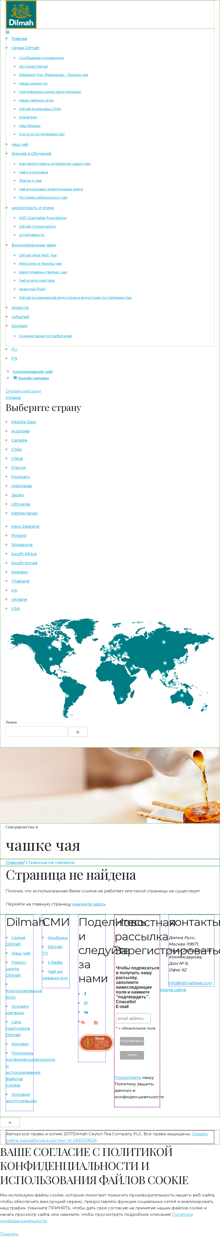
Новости (20, 307)
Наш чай (21, 953)
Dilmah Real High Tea (38, 255)
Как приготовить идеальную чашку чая (54, 164)
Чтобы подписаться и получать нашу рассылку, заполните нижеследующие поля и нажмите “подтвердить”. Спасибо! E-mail (137, 987)
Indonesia (21, 485)
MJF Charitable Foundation (43, 218)
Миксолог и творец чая (40, 263)
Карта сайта (173, 989)
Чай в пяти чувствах (37, 280)
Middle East (23, 421)
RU (14, 349)
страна (13, 397)
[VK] (86, 1012)
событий (20, 316)
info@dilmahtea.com (190, 982)
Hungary (20, 476)
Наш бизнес (30, 126)
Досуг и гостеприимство (42, 134)
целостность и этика (33, 207)
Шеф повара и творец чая (43, 272)
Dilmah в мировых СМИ (40, 109)
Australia (20, 431)
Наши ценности (33, 83)
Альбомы (58, 937)
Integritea (28, 117)
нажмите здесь (89, 904)
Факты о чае (30, 181)
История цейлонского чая (43, 197)
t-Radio (55, 962)
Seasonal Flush (32, 289)
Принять (9, 1233)
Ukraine (19, 599)
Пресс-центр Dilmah (16, 969)
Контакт (20, 325)
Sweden (19, 571)
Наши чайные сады (36, 100)
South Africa (23, 553)
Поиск (11, 722)
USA (15, 608)
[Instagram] (85, 1003)
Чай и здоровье (33, 172)
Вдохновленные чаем (34, 245)
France (18, 467)
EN (14, 358)
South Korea (24, 562)
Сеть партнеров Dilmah (18, 1028)
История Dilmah (33, 66)
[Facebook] (85, 993)
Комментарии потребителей (45, 336)
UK (14, 590)
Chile (16, 449)
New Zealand (25, 526)
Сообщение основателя (41, 58)
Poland (18, 535)
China (17, 458)
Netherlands (24, 513)
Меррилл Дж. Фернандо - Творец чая (53, 75)
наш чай (20, 144)
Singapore (22, 544)
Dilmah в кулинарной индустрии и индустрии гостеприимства (75, 298)
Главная (19, 38)
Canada (19, 440)
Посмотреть (128, 1077)
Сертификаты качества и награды (50, 92)
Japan (17, 494)
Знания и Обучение (32, 153)
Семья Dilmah (25, 47)
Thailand (20, 581)
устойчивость (32, 235)
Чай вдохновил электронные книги (51, 189)
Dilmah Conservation (37, 226)
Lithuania (20, 504)
